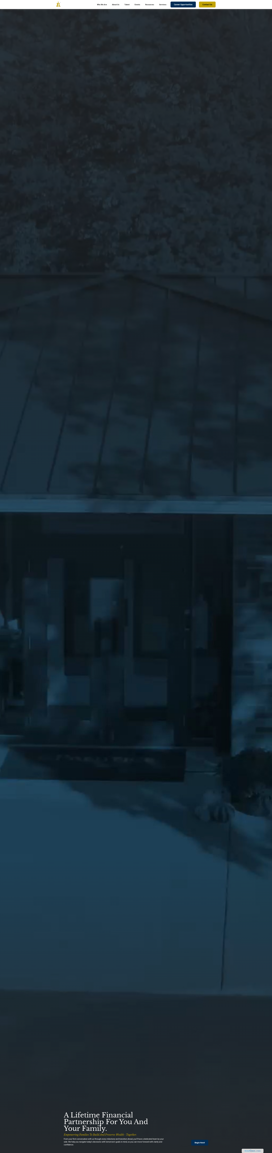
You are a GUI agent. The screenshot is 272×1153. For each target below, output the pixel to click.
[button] (102, 4)
